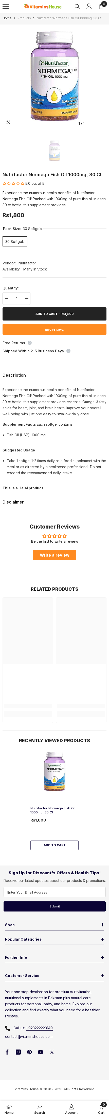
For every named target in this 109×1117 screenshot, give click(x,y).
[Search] (77, 7)
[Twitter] (51, 1052)
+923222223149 (39, 1028)
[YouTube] (40, 1052)
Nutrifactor (27, 263)
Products (24, 18)
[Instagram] (18, 1052)
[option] (54, 76)
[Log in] (89, 6)
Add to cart (55, 845)
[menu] (6, 6)
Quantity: (11, 288)
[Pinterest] (29, 1052)
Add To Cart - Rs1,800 (54, 314)
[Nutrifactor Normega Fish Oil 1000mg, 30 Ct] (54, 771)
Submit (54, 906)
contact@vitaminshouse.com (28, 1036)
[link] (28, 706)
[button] (13, 183)
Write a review (54, 555)
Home (7, 18)
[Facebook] (7, 1052)
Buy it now (54, 330)
